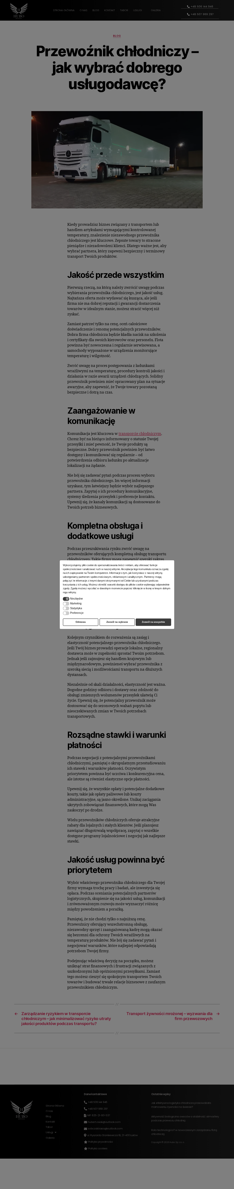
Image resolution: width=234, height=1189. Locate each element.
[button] (66, 599)
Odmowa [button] (80, 622)
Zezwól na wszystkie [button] (153, 622)
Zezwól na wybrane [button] (117, 622)
